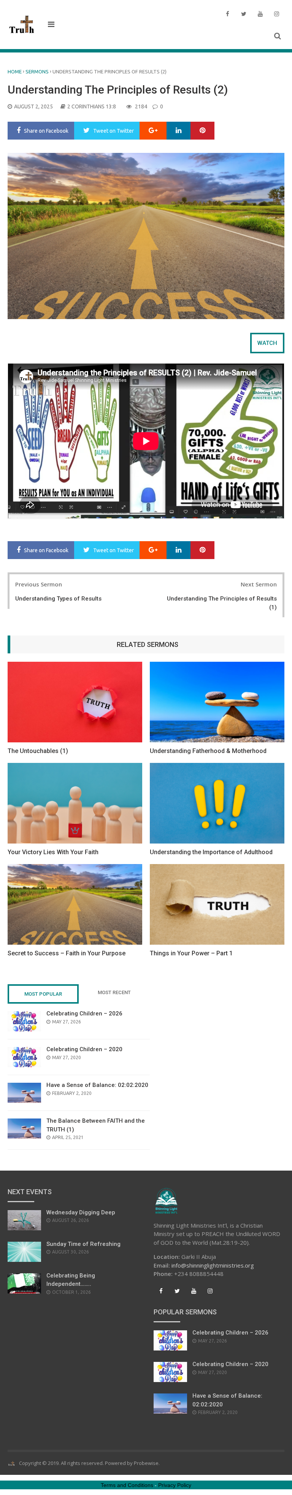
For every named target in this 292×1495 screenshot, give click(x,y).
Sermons (37, 71)
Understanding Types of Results (58, 598)
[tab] (267, 343)
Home (15, 71)
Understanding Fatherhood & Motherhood (208, 751)
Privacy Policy (174, 1485)
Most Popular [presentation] (43, 994)
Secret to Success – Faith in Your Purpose (66, 953)
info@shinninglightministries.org (212, 1265)
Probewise (146, 1463)
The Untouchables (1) (38, 751)
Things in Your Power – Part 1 (191, 953)
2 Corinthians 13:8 (91, 106)
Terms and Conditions (127, 1485)
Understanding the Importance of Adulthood (211, 852)
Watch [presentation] (267, 343)
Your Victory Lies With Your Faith (53, 852)
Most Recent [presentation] (114, 992)
